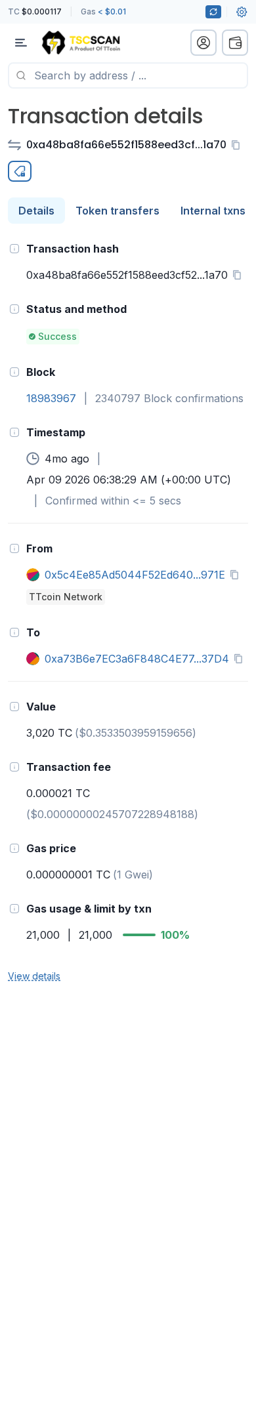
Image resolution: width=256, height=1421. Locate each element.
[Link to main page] (80, 43)
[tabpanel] (128, 611)
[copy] (238, 145)
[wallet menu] (235, 43)
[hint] (14, 248)
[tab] (36, 210)
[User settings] (241, 11)
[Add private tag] (20, 171)
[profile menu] (203, 43)
